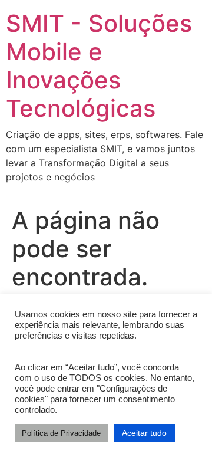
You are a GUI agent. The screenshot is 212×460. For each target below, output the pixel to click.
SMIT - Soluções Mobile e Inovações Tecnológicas (99, 66)
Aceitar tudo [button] (144, 433)
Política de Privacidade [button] (61, 433)
